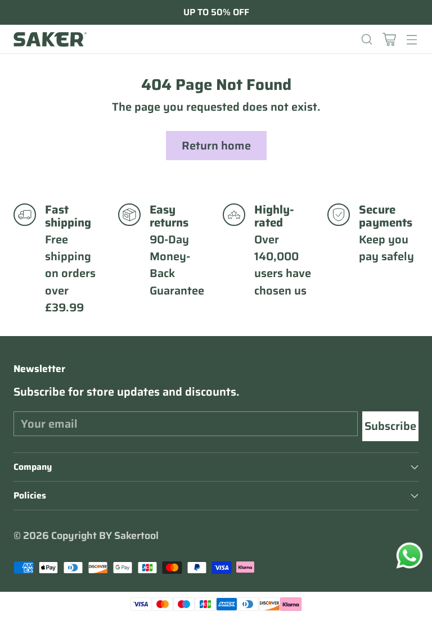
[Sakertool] (50, 39)
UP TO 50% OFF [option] (216, 12)
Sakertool (136, 535)
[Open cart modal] (388, 39)
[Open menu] (411, 39)
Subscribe (390, 426)
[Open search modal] (366, 39)
